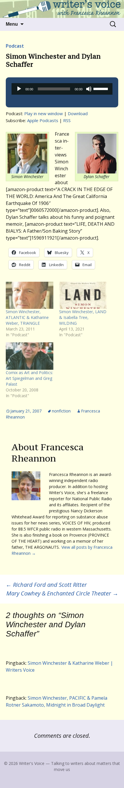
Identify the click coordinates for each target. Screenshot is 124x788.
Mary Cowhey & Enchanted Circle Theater (62, 593)
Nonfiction (61, 411)
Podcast (15, 46)
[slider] (101, 88)
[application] (62, 89)
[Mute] (89, 89)
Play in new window (43, 113)
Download (78, 113)
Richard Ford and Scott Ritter (46, 585)
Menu (12, 24)
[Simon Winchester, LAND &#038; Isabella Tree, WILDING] (83, 295)
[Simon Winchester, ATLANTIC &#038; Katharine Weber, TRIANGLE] (29, 295)
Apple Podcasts (42, 120)
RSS (67, 120)
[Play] (19, 89)
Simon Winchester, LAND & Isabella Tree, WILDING (82, 317)
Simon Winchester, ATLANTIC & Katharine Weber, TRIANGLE (27, 317)
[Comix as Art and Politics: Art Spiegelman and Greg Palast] (29, 355)
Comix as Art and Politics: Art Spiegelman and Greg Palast (29, 378)
